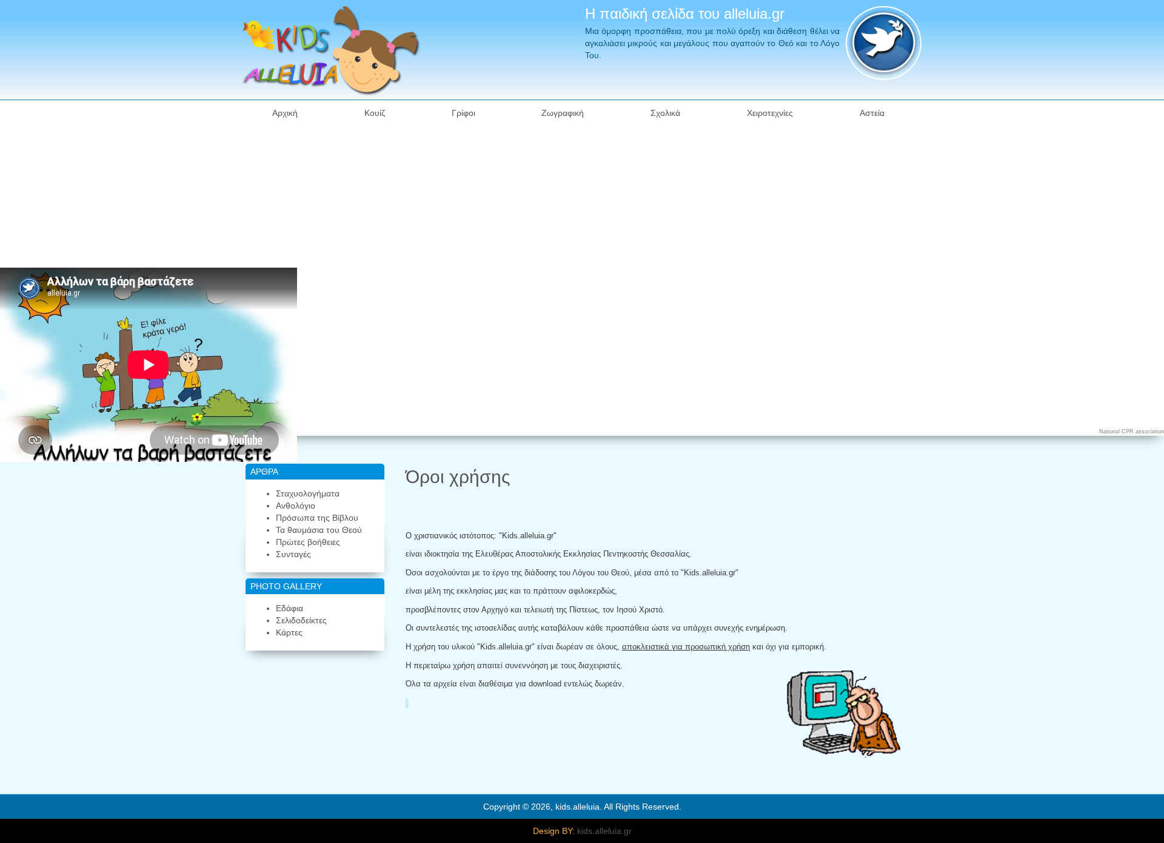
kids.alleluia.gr (604, 831)
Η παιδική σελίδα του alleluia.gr (684, 13)
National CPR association (1131, 431)
